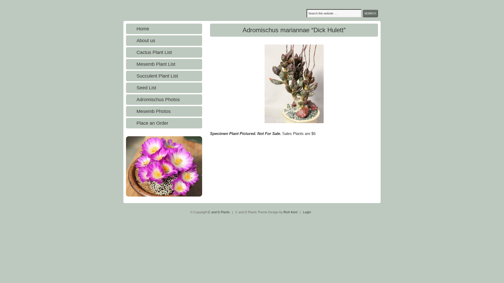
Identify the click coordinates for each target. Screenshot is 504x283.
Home (142, 28)
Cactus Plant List (154, 52)
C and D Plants (174, 10)
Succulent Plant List (157, 76)
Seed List (146, 87)
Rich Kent (290, 212)
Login (307, 212)
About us (145, 40)
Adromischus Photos (158, 99)
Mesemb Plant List (155, 64)
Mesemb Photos (153, 111)
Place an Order (152, 123)
